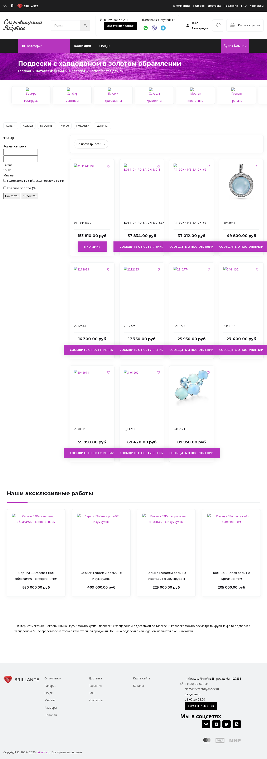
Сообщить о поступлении (142, 247)
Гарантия (231, 6)
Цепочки (102, 125)
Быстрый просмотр (92, 210)
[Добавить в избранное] (108, 166)
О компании (181, 6)
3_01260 (129, 429)
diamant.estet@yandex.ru (159, 20)
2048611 (80, 429)
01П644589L (82, 223)
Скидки (104, 46)
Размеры (50, 708)
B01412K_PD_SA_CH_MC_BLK (144, 223)
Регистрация (200, 28)
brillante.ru (43, 752)
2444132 (229, 326)
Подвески (82, 125)
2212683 (80, 326)
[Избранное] (218, 25)
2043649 (229, 223)
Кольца (28, 125)
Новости (50, 715)
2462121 (179, 429)
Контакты (257, 6)
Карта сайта (141, 678)
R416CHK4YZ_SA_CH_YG (190, 223)
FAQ (244, 6)
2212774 (179, 326)
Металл (8, 175)
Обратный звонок (120, 26)
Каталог (139, 686)
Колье (65, 125)
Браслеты (46, 125)
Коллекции (82, 46)
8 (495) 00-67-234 (116, 20)
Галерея (199, 6)
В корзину (92, 247)
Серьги (10, 125)
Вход (195, 23)
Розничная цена (14, 146)
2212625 (130, 326)
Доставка (214, 6)
